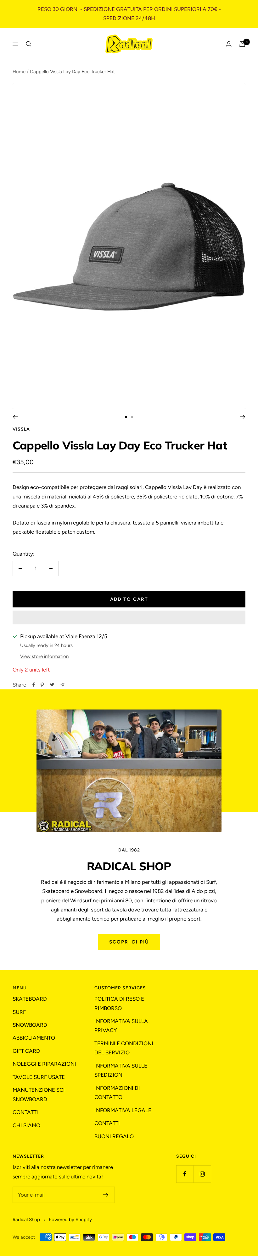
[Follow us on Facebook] (185, 1174)
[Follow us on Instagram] (202, 1174)
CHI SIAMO (26, 1125)
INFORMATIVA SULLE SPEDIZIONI (120, 1070)
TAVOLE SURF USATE (39, 1077)
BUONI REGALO (114, 1136)
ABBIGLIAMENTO (34, 1038)
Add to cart (129, 599)
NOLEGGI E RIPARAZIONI (44, 1064)
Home (19, 71)
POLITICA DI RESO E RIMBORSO (119, 1003)
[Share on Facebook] (33, 684)
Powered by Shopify (70, 1219)
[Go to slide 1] (126, 417)
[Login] (229, 43)
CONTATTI (25, 1112)
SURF (19, 1012)
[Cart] (242, 44)
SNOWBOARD (30, 1025)
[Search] (28, 44)
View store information (44, 656)
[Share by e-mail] (62, 685)
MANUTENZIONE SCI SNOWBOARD (39, 1094)
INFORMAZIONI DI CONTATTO (117, 1092)
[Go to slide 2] (132, 417)
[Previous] (15, 417)
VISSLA (21, 429)
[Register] (106, 1195)
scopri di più (129, 942)
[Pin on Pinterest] (42, 684)
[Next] (242, 417)
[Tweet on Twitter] (52, 684)
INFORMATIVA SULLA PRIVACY (121, 1025)
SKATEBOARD (30, 999)
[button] (129, 617)
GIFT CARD (26, 1051)
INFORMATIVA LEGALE (122, 1110)
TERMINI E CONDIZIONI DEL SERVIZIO (123, 1048)
